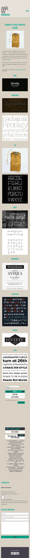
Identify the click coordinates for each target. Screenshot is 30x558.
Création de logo (4, 487)
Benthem (15, 330)
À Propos (13, 550)
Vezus (15, 350)
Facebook (15, 553)
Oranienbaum (15, 259)
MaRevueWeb (5, 15)
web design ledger (20, 69)
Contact (17, 550)
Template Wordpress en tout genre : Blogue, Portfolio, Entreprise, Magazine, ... (16, 455)
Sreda (15, 76)
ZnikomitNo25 (15, 95)
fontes (9, 59)
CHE (15, 145)
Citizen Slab (15, 294)
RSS (12, 553)
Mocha (15, 208)
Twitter (18, 553)
